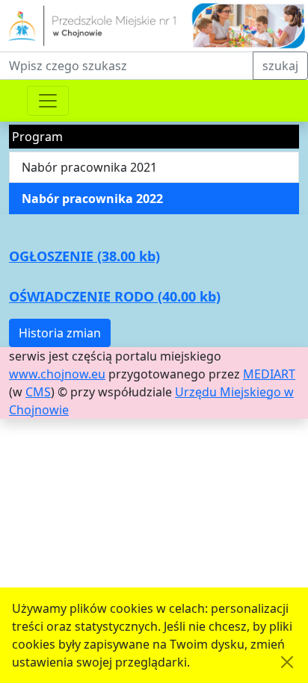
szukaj (280, 65)
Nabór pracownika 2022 (92, 198)
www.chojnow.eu (57, 374)
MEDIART (269, 374)
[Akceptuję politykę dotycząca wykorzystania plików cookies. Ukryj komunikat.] (287, 662)
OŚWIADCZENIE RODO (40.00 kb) (115, 296)
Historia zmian (60, 333)
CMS (38, 392)
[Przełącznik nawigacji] (48, 101)
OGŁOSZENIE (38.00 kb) (84, 256)
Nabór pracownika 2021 (89, 167)
